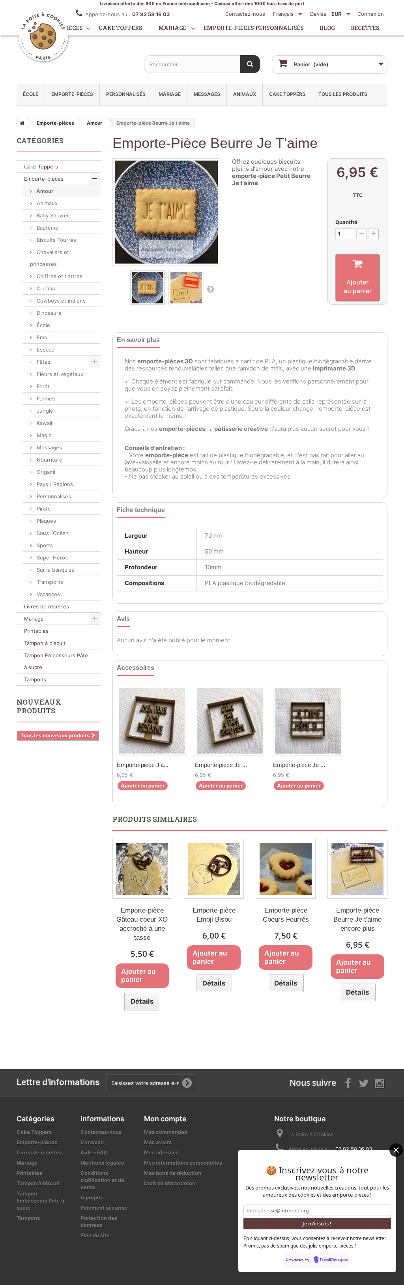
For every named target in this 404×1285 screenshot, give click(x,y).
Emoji (42, 337)
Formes (45, 398)
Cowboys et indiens (60, 300)
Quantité (346, 222)
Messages (207, 94)
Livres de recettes (46, 606)
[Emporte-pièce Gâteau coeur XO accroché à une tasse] (142, 869)
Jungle (44, 411)
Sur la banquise (55, 570)
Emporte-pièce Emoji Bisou (214, 915)
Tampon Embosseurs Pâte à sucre (56, 661)
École (30, 94)
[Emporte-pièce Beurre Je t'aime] (147, 287)
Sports (44, 545)
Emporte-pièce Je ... (221, 764)
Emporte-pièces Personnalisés (254, 28)
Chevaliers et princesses (49, 258)
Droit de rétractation (169, 1183)
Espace (44, 349)
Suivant (210, 289)
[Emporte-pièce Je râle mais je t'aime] (230, 721)
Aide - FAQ (94, 1152)
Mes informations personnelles (183, 1163)
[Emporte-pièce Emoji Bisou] (214, 869)
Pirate (43, 508)
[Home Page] (20, 123)
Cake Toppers (287, 94)
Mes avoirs (158, 1142)
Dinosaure (48, 313)
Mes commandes (165, 1132)
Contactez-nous (245, 14)
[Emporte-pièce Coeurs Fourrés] (286, 869)
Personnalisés (126, 94)
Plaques (45, 521)
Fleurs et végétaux (59, 374)
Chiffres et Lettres (58, 276)
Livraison (92, 1142)
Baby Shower (52, 215)
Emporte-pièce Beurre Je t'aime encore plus (357, 919)
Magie (43, 435)
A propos (91, 1197)
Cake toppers (120, 28)
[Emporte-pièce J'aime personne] (152, 721)
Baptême (46, 227)
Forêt (42, 386)
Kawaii (43, 423)
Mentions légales (102, 1163)
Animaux (244, 94)
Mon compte (165, 1119)
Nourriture (48, 459)
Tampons (35, 679)
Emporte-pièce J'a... (142, 764)
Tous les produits (342, 94)
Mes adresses (161, 1152)
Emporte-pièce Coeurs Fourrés (286, 915)
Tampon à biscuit (44, 643)
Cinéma (45, 288)
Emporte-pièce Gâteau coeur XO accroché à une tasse (142, 924)
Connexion (370, 14)
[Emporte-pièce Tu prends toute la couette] (308, 721)
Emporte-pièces (72, 94)
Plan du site (95, 1235)
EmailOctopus (334, 1260)
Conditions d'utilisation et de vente (102, 1180)
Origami (45, 472)
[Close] (396, 1150)
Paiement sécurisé (103, 1208)
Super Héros (51, 557)
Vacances (47, 594)
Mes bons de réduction (172, 1173)
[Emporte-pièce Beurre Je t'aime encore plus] (357, 869)
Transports (49, 582)
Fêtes (42, 362)
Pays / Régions (54, 484)
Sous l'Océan (52, 533)
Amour (44, 191)
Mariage (172, 28)
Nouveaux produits (39, 706)
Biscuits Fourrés (55, 240)
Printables (36, 631)
